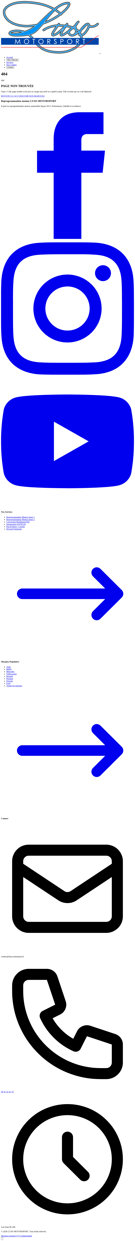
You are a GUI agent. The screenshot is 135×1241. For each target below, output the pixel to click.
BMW (9, 669)
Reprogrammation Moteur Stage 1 (20, 517)
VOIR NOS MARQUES (34, 96)
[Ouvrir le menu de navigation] (100, 53)
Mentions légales (8, 1236)
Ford (8, 683)
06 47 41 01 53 (7, 1092)
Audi (8, 667)
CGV (17, 1236)
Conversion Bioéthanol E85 (18, 522)
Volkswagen (11, 674)
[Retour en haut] (2, 1238)
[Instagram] (67, 374)
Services (9, 62)
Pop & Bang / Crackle (15, 527)
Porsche (9, 681)
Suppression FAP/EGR (16, 524)
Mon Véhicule (12, 60)
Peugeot (9, 679)
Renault (9, 676)
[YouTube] (67, 507)
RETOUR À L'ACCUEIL (12, 96)
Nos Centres (11, 65)
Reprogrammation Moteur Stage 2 (20, 519)
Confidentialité (26, 1236)
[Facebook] (67, 241)
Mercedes (10, 671)
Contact (10, 67)
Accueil (9, 57)
